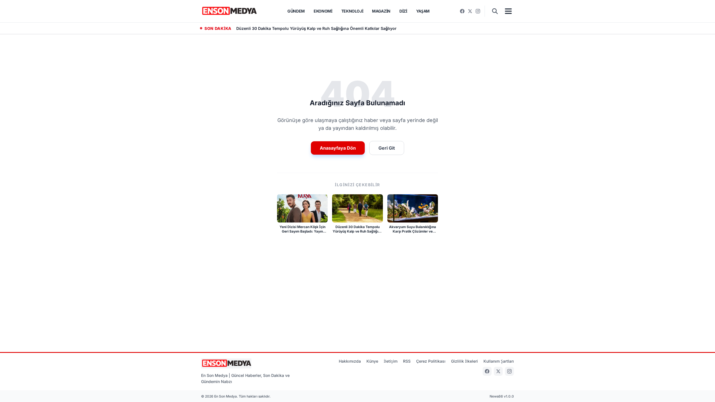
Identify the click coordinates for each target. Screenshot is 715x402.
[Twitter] (470, 11)
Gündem (296, 11)
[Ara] (494, 11)
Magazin (381, 11)
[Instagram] (478, 11)
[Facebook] (462, 11)
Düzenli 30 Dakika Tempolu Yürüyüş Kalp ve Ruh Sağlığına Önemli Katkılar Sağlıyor (316, 28)
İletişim (390, 361)
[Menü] (508, 11)
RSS (407, 361)
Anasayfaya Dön (338, 148)
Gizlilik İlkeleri (464, 361)
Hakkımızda (350, 361)
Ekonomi (323, 11)
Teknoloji (352, 11)
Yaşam (423, 11)
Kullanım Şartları (498, 361)
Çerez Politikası (430, 361)
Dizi (403, 11)
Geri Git (386, 148)
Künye (372, 361)
